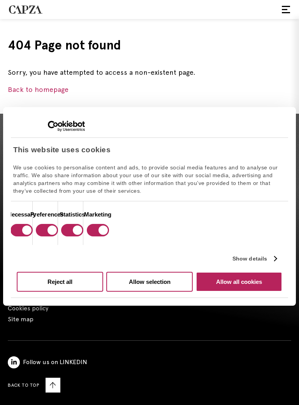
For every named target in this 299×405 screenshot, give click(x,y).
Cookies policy (28, 308)
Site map (20, 319)
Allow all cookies (239, 281)
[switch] (46, 231)
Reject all (59, 281)
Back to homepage (38, 89)
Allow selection (150, 281)
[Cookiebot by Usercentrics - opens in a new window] (51, 126)
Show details (249, 258)
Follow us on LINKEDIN (55, 362)
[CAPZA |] (25, 9)
